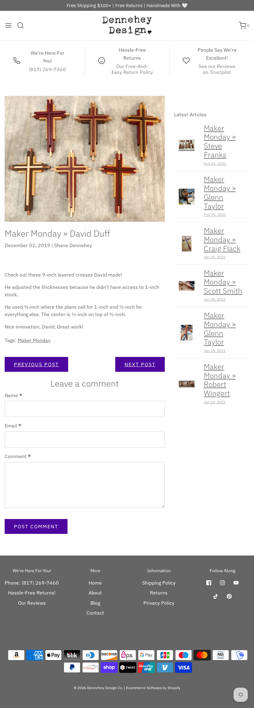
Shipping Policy (159, 583)
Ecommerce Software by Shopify (153, 687)
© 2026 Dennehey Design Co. (98, 687)
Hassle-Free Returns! (32, 593)
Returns (159, 593)
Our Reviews (32, 603)
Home (95, 583)
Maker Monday (34, 340)
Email (13, 426)
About (95, 593)
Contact (95, 613)
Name (13, 395)
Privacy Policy (158, 603)
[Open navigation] (8, 25)
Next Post (140, 364)
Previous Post (36, 364)
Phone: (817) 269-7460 (32, 583)
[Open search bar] (23, 25)
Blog (95, 603)
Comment (18, 456)
